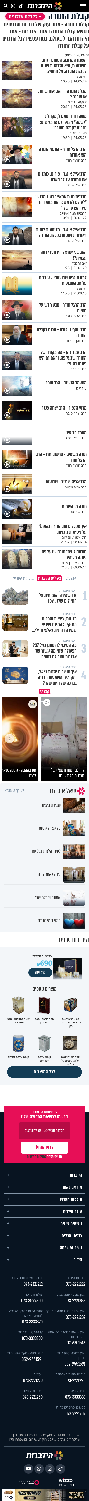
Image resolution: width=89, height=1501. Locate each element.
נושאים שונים (71, 1224)
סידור (78, 1260)
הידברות (76, 1175)
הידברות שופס (33, 1390)
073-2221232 (75, 1317)
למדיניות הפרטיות (36, 1156)
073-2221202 (75, 1413)
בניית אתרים (66, 1485)
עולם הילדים (72, 1211)
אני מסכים (42, 1156)
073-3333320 (32, 1321)
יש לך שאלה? (14, 791)
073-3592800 (32, 1300)
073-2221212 (33, 1284)
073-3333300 (32, 1338)
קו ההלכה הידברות (30, 1332)
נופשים (38, 1374)
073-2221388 (75, 1300)
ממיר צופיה (78, 1390)
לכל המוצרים (44, 1071)
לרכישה (40, 972)
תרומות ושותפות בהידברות (26, 1278)
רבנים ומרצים (72, 1236)
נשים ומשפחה (71, 1248)
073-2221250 (33, 1397)
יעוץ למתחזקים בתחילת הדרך (65, 1311)
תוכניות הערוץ (71, 1199)
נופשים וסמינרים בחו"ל (70, 1407)
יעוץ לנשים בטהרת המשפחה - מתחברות (66, 1334)
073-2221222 (75, 1284)
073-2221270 (33, 1380)
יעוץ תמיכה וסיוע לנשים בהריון (70, 1355)
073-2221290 (75, 1380)
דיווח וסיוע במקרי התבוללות (25, 1353)
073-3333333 (75, 1397)
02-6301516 (76, 1342)
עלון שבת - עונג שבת (71, 1294)
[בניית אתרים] (66, 1480)
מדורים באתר (72, 1187)
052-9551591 (74, 1364)
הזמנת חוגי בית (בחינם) (70, 1374)
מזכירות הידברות (74, 1278)
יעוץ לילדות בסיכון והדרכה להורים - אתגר (26, 1313)
